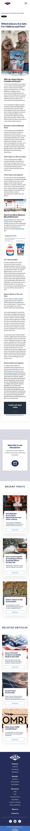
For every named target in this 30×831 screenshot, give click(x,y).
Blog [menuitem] (15, 791)
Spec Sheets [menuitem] (15, 799)
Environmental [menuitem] (15, 781)
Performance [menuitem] (15, 784)
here (19, 190)
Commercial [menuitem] (15, 769)
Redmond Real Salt (13, 373)
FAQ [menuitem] (15, 794)
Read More (15, 529)
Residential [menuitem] (15, 772)
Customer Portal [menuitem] (15, 797)
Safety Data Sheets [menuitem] (15, 805)
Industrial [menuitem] (15, 766)
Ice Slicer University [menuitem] (15, 802)
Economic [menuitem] (15, 779)
